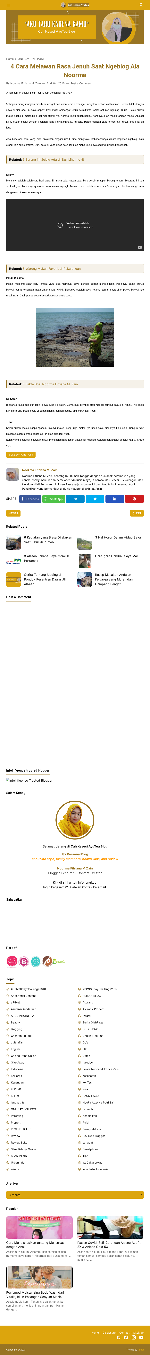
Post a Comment (81, 83)
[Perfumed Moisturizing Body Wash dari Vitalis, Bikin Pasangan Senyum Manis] (39, 1287)
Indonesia (17, 1069)
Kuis (85, 1089)
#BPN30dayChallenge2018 (28, 989)
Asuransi (88, 1002)
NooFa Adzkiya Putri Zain (99, 1102)
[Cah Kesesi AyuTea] (75, 4)
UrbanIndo (17, 1162)
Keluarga (16, 1075)
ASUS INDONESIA (22, 1015)
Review (15, 1135)
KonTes (87, 1082)
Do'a (85, 1042)
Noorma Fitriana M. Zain (39, 470)
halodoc (88, 1062)
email (102, 887)
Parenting (17, 1115)
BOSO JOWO (91, 1029)
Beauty (15, 1022)
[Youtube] (141, 1338)
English (15, 1049)
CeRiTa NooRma (93, 1035)
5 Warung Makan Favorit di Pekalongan (52, 269)
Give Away (17, 1062)
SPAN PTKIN (19, 1155)
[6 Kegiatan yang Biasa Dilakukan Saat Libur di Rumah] (13, 542)
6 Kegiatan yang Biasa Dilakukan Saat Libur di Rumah (48, 539)
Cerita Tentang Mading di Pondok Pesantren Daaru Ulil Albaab (45, 579)
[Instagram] (133, 1338)
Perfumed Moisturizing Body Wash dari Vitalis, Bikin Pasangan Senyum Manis (35, 1294)
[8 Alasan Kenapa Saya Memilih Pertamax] (13, 561)
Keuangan (17, 1082)
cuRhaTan (17, 1042)
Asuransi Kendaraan (23, 1009)
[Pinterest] (134, 499)
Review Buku (19, 1142)
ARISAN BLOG (92, 995)
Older (136, 513)
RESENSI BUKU (20, 1129)
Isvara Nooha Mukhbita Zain (101, 1069)
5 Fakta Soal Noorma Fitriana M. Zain (50, 384)
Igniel (141, 1349)
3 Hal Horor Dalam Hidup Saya (118, 537)
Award (87, 1015)
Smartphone (90, 1149)
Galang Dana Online (23, 1055)
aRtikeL (16, 1002)
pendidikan (90, 1115)
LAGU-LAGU (91, 1095)
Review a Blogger (94, 1135)
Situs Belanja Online (23, 1149)
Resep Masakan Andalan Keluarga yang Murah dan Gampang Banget (114, 579)
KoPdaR (16, 1089)
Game (86, 1055)
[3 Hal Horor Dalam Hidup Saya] (84, 542)
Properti (16, 1122)
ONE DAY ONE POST (22, 454)
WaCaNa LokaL (92, 1162)
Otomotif (88, 1109)
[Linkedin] (114, 499)
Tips (85, 1155)
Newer (13, 513)
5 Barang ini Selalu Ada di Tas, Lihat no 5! (53, 159)
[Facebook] (118, 1338)
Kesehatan (89, 1075)
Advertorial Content (23, 995)
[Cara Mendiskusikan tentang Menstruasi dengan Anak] (39, 1237)
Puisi (85, 1122)
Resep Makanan (93, 1129)
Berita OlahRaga (93, 1022)
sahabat (88, 1142)
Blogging (16, 1029)
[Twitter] (95, 499)
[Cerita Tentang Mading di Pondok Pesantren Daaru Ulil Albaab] (13, 579)
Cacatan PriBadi (21, 1035)
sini (65, 882)
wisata (15, 1169)
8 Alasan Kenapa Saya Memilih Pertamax (46, 558)
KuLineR (16, 1095)
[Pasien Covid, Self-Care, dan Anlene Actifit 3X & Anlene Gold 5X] (110, 1237)
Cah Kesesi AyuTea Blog (89, 846)
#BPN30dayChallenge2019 (100, 989)
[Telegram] (75, 499)
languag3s (17, 1102)
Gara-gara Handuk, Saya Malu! (117, 556)
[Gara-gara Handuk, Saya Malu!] (84, 561)
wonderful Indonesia (95, 1169)
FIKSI (86, 1049)
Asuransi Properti (93, 1009)
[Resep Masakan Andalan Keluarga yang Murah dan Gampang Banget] (84, 579)
